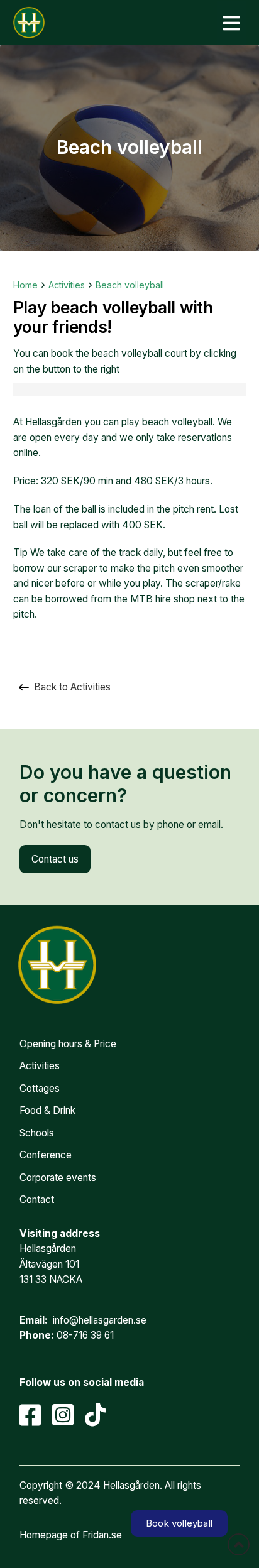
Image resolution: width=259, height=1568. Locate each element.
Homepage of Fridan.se (70, 1535)
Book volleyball (179, 1523)
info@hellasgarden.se (99, 1320)
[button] (231, 23)
